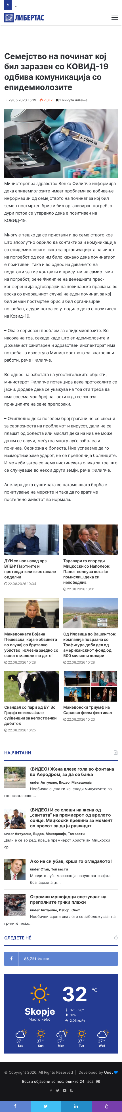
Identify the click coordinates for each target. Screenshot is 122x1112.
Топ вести (76, 834)
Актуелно (49, 782)
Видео (64, 782)
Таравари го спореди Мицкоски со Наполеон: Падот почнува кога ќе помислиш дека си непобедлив (86, 571)
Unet (108, 1072)
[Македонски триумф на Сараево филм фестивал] (90, 686)
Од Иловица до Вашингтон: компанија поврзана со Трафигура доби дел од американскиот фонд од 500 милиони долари (89, 644)
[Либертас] (24, 17)
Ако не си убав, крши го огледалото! (71, 861)
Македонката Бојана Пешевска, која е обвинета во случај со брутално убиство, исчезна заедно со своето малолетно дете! (31, 644)
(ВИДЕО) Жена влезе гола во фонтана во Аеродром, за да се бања (72, 772)
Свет (75, 910)
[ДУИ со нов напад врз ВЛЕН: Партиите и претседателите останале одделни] (31, 539)
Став (45, 869)
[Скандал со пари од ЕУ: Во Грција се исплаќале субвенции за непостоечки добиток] (31, 686)
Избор (64, 910)
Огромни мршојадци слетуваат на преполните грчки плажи (68, 899)
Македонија (81, 782)
